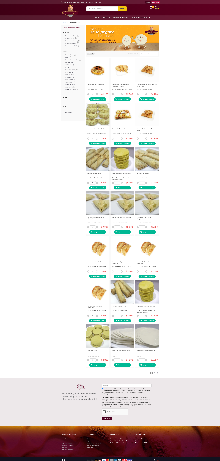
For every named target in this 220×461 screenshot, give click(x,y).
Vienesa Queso (69, 82)
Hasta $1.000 (68, 110)
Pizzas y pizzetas (66, 441)
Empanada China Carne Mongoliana (144, 218)
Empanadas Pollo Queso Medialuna (94, 306)
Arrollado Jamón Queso (94, 173)
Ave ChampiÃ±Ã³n (71, 69)
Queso (67, 57)
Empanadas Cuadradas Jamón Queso (146, 129)
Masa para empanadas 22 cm (121, 350)
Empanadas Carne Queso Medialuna (144, 262)
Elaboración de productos (93, 445)
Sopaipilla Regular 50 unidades (121, 173)
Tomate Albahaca (70, 92)
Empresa (106, 17)
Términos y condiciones (92, 439)
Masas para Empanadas (67, 445)
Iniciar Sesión (155, 2)
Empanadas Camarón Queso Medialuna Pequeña (120, 85)
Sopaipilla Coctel (92, 350)
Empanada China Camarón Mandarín (95, 218)
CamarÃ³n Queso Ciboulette (72, 59)
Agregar (98, 99)
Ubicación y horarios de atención (94, 443)
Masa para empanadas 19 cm (146, 350)
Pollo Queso (69, 72)
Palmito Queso (69, 77)
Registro (148, 2)
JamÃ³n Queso (69, 64)
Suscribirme (107, 418)
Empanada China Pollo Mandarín (122, 217)
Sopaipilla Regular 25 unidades (146, 306)
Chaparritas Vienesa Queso (120, 129)
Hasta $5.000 (68, 115)
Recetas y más (90, 447)
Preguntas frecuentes (92, 441)
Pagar (156, 8)
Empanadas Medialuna (72, 41)
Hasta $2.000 (68, 112)
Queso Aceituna (70, 87)
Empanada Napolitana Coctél (96, 129)
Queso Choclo (69, 74)
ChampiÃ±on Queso (70, 84)
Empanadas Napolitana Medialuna (119, 262)
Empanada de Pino (70, 38)
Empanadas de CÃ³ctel (71, 36)
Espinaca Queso (70, 79)
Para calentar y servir (67, 439)
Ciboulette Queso (70, 62)
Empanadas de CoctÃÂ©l (72, 45)
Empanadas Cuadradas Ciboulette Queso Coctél (147, 85)
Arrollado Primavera (143, 173)
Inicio (97, 17)
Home (64, 22)
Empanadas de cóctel (67, 443)
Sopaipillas (68, 101)
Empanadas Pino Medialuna (95, 262)
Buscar (121, 8)
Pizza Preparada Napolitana (95, 84)
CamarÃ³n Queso (70, 54)
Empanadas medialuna (67, 449)
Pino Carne (68, 67)
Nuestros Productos (120, 17)
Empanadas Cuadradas (71, 43)
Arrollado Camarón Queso (119, 306)
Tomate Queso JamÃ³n (71, 89)
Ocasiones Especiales (141, 17)
